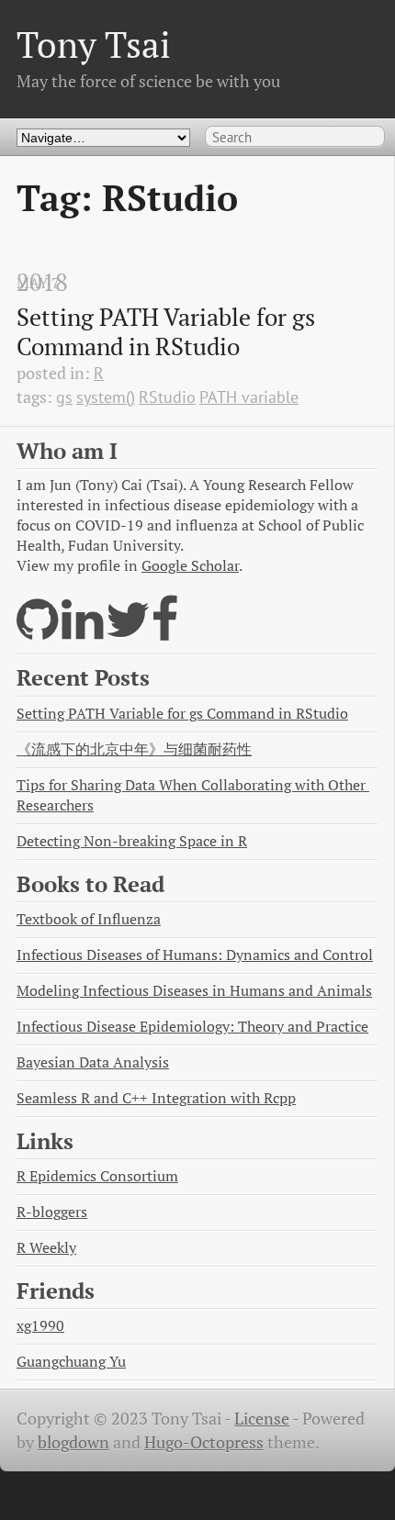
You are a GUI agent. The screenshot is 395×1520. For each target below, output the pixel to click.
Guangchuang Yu (71, 1361)
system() (105, 397)
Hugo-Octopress (204, 1442)
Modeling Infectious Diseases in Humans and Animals (194, 990)
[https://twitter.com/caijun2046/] (128, 631)
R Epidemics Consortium (97, 1176)
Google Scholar (190, 566)
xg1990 (40, 1326)
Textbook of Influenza (89, 919)
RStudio (167, 397)
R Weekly (46, 1247)
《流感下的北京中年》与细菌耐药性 (134, 749)
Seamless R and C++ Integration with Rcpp (156, 1098)
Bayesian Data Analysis (93, 1062)
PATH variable (249, 397)
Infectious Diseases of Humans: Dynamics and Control (195, 955)
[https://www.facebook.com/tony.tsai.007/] (165, 631)
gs (64, 397)
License (261, 1418)
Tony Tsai (94, 44)
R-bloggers (52, 1212)
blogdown (73, 1442)
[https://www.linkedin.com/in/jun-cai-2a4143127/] (82, 631)
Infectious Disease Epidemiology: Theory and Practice (192, 1026)
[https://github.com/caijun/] (37, 631)
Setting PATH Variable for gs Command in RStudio (169, 332)
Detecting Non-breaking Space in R (132, 841)
